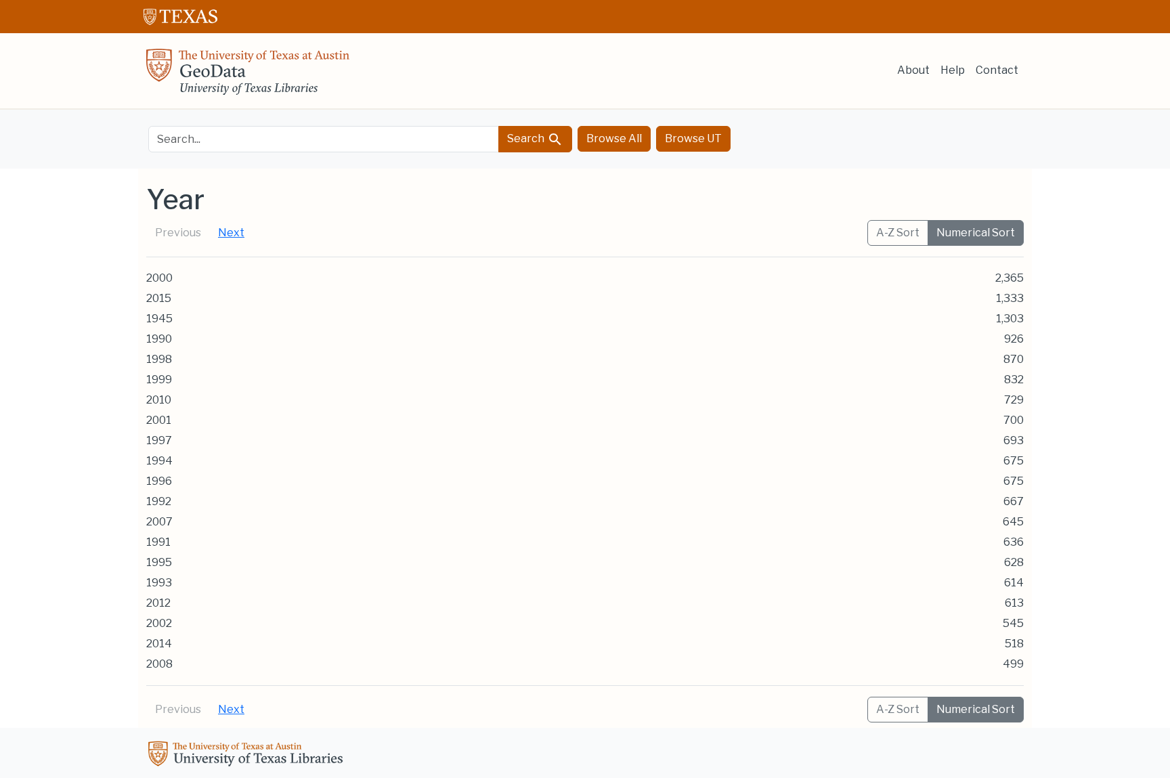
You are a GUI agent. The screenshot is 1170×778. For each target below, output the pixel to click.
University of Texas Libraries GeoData (247, 76)
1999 (159, 379)
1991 (158, 542)
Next (231, 232)
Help (952, 70)
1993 (159, 582)
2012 (158, 603)
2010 (158, 399)
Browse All (614, 138)
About (913, 70)
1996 (159, 481)
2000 (159, 278)
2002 (159, 623)
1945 (159, 318)
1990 (159, 338)
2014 (159, 643)
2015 (158, 298)
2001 (158, 420)
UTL (247, 756)
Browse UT (693, 138)
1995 (159, 562)
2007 (159, 521)
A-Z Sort (897, 232)
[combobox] (323, 139)
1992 (158, 501)
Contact (997, 70)
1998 (159, 359)
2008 (159, 663)
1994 (159, 460)
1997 (159, 440)
